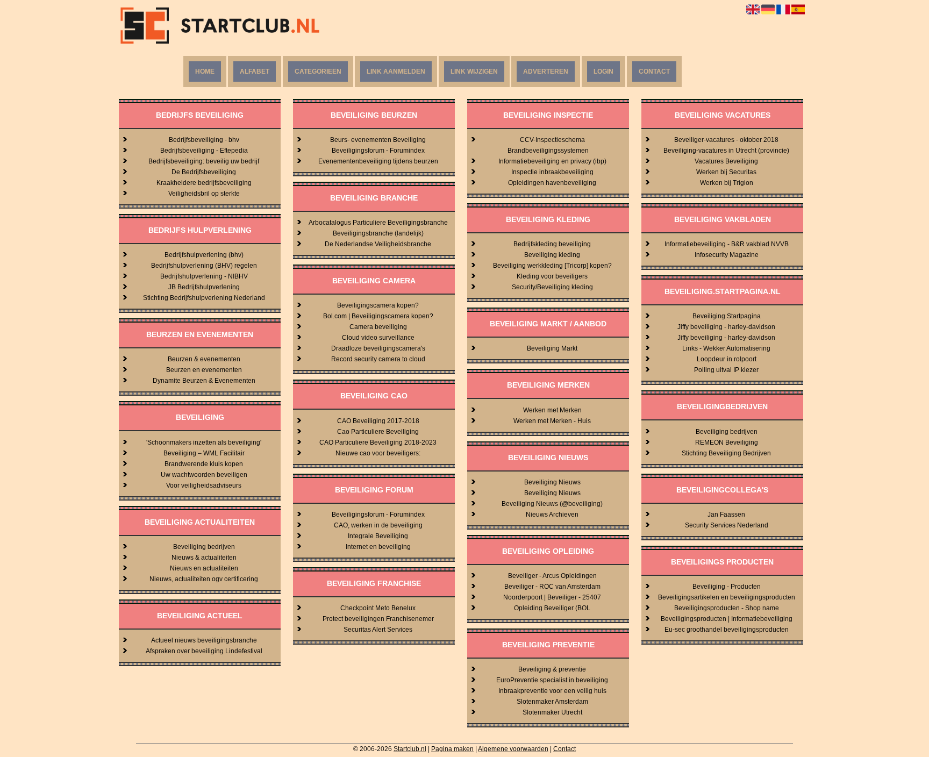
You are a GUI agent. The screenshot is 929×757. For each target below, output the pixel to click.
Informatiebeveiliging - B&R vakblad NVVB (726, 244)
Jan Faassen (726, 514)
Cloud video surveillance (378, 337)
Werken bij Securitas (726, 172)
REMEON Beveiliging (726, 442)
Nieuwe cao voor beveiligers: (377, 453)
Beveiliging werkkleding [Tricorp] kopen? (552, 265)
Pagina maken (452, 749)
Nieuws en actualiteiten (204, 568)
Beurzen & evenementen (204, 359)
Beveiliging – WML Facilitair (204, 453)
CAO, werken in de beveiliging (378, 525)
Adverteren (545, 71)
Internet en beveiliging (378, 547)
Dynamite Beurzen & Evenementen (204, 380)
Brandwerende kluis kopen (204, 464)
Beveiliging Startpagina (726, 316)
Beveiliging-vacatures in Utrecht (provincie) (726, 150)
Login (603, 71)
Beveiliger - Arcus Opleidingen (552, 576)
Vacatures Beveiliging (726, 161)
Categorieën (318, 71)
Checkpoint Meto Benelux (378, 608)
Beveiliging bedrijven (204, 547)
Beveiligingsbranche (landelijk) (378, 233)
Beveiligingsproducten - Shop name (726, 608)
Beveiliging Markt (552, 348)
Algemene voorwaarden (513, 749)
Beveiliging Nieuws (552, 482)
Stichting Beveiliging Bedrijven (726, 453)
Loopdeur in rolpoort (726, 359)
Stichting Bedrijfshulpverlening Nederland (204, 298)
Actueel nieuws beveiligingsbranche (204, 640)
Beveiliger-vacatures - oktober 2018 (726, 140)
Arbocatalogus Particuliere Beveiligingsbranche (378, 222)
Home (205, 71)
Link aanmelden (396, 71)
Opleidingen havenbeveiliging (552, 183)
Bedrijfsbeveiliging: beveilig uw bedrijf (203, 161)
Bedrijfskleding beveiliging (552, 244)
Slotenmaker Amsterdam (552, 701)
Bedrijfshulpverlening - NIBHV (204, 276)
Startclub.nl (410, 749)
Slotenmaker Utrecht (552, 712)
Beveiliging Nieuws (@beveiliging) (552, 504)
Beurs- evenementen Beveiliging (378, 140)
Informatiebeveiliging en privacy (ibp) (552, 161)
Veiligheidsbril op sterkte (204, 193)
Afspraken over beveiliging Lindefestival (204, 651)
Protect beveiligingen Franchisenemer (378, 619)
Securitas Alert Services (378, 629)
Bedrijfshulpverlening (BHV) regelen (204, 265)
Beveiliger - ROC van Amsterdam (552, 586)
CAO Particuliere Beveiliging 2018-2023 (378, 442)
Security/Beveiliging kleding (552, 287)
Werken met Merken (552, 410)
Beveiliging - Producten (726, 586)
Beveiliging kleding (552, 255)
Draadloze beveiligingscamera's (378, 348)
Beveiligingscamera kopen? (378, 305)
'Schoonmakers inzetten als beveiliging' (203, 442)
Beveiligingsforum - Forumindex (378, 150)
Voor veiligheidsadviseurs (203, 485)
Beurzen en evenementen (204, 370)
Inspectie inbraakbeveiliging (552, 172)
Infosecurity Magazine (727, 255)
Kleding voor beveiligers (552, 276)
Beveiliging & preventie (552, 669)
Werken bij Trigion (726, 183)
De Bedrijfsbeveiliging (203, 172)
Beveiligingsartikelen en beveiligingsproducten (726, 597)
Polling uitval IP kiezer (726, 370)
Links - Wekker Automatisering (726, 348)
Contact (654, 71)
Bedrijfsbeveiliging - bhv (204, 140)
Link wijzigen (474, 71)
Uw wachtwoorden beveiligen (204, 475)
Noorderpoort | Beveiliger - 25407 (552, 597)
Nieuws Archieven (552, 514)
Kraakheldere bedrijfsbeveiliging (204, 183)
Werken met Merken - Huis (552, 421)
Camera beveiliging (378, 327)
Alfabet (254, 71)
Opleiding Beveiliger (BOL (552, 608)
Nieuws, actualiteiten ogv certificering (203, 579)
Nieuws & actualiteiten (204, 557)
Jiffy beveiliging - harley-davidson (726, 327)
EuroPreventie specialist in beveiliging (552, 680)
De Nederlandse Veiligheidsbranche (378, 244)
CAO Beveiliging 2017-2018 (378, 421)
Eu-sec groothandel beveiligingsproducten (726, 629)
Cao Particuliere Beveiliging (378, 431)
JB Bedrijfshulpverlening (204, 287)
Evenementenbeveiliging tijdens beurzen (378, 161)
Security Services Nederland (726, 525)
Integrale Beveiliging (378, 536)
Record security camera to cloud (378, 359)
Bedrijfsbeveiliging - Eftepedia (204, 150)
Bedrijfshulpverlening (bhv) (204, 255)
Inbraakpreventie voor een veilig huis (552, 691)
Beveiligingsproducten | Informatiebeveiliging (726, 619)
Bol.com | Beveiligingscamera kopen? (378, 316)
